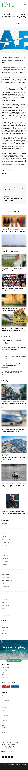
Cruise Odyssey (5, 539)
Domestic (3, 454)
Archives (3, 735)
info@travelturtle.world (8, 751)
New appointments (6, 577)
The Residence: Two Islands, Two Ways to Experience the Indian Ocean (12, 364)
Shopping (4, 593)
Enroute (3, 549)
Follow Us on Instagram (14, 660)
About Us (3, 672)
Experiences (4, 401)
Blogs (3, 533)
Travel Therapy (20, 401)
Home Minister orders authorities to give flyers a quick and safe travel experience (13, 230)
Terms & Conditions (8, 768)
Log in (3, 624)
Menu (25, 4)
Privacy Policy (21, 768)
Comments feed (5, 630)
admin (10, 23)
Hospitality (4, 561)
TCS (13, 170)
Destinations (5, 542)
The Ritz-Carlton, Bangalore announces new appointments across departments (12, 371)
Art (2, 527)
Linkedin (11, 757)
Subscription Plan (5, 677)
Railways (3, 590)
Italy (2, 571)
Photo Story (5, 586)
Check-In (3, 536)
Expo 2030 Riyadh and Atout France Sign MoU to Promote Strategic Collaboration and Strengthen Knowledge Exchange (13, 356)
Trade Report (8, 482)
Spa (2, 596)
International (5, 564)
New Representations (7, 580)
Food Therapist (5, 558)
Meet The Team (5, 667)
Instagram (8, 757)
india (6, 170)
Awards (3, 530)
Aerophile (4, 427)
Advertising (4, 670)
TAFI (10, 170)
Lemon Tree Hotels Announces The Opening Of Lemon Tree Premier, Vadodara (13, 348)
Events (3, 552)
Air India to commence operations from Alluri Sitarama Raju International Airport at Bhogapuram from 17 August (13, 250)
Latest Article (12, 401)
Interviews (4, 568)
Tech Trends (4, 602)
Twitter (5, 757)
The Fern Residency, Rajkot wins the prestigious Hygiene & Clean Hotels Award (13, 329)
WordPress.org (5, 633)
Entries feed (4, 627)
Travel (3, 608)
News (8, 427)
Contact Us (4, 674)
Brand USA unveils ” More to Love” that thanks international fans (12, 290)
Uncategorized (5, 615)
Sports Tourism (5, 599)
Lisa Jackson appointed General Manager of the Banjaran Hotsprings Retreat (13, 270)
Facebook (2, 757)
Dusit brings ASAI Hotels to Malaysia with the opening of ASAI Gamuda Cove (12, 341)
